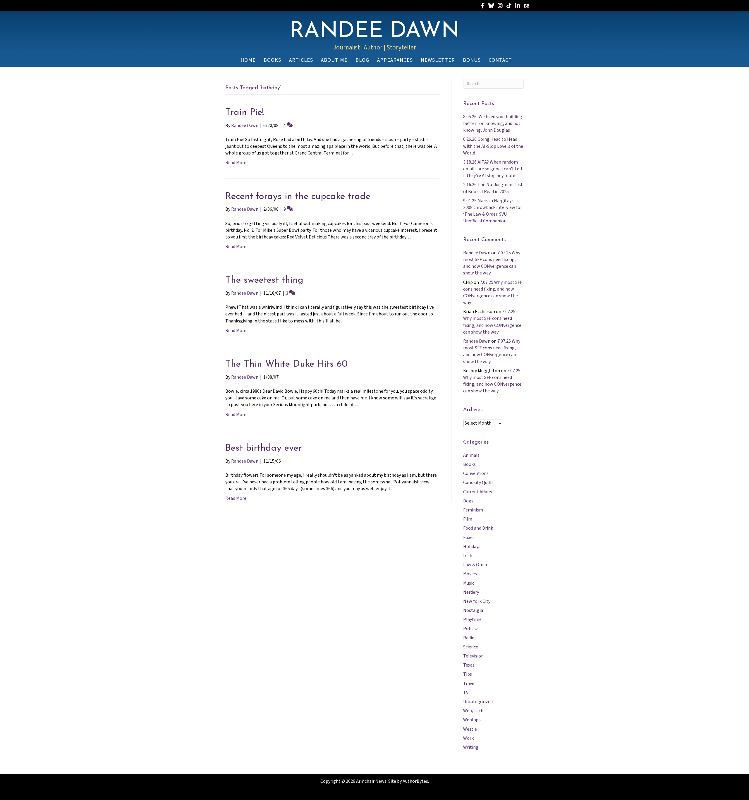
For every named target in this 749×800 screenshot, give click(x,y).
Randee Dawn (476, 253)
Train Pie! (244, 112)
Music (468, 583)
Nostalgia (473, 610)
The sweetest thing (264, 280)
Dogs (468, 501)
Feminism (473, 510)
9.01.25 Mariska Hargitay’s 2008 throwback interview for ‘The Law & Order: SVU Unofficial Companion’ (492, 211)
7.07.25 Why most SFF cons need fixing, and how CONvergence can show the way (491, 263)
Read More (235, 162)
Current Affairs (477, 492)
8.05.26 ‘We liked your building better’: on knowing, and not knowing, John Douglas (492, 123)
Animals (471, 455)
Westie (470, 729)
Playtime (472, 619)
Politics (471, 628)
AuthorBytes (415, 781)
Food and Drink (478, 528)
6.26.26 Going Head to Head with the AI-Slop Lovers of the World (493, 146)
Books (469, 464)
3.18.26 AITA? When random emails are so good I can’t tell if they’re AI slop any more (492, 169)
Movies (470, 574)
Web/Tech (473, 711)
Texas (469, 665)
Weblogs (472, 720)
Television (473, 656)
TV (465, 692)
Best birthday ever (263, 448)
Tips (467, 674)
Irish (467, 555)
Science (470, 647)
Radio (469, 638)
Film (467, 519)
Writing (470, 747)
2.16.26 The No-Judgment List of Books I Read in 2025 (493, 188)
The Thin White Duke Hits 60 (286, 364)
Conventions (476, 473)
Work (468, 738)
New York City (476, 601)
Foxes (469, 537)
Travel (469, 683)
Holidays (471, 546)
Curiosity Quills (478, 482)
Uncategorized (478, 701)
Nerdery (471, 592)
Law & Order (475, 565)
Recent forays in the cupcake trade (297, 196)
